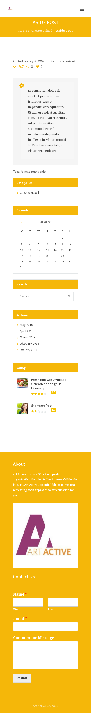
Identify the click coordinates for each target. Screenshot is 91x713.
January (29, 350)
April (26, 331)
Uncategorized (41, 30)
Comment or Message (33, 638)
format (25, 171)
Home (22, 30)
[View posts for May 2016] (21, 222)
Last (50, 609)
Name (20, 594)
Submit (22, 678)
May (26, 325)
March (28, 337)
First (16, 609)
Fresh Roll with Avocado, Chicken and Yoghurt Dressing (49, 384)
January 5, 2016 (34, 61)
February (29, 343)
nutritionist (38, 171)
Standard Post (41, 405)
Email (20, 618)
